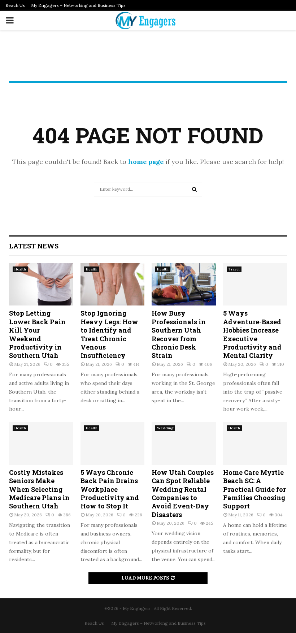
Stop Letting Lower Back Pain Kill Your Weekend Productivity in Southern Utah (37, 334)
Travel (234, 269)
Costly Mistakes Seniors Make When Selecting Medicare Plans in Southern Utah (39, 489)
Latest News (33, 246)
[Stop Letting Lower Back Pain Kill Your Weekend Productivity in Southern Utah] (41, 284)
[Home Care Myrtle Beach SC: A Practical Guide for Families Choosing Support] (255, 443)
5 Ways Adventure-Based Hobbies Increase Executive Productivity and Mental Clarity (252, 334)
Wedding (165, 428)
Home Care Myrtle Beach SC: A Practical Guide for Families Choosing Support (254, 489)
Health (20, 269)
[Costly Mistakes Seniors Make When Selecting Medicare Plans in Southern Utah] (41, 443)
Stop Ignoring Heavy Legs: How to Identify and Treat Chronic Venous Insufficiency (109, 334)
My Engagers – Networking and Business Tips (78, 5)
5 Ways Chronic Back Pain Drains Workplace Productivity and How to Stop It (109, 489)
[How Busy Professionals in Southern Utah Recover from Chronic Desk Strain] (184, 284)
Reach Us (15, 5)
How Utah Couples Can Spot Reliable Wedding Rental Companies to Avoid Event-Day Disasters (183, 493)
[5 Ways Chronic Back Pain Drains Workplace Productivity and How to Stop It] (112, 443)
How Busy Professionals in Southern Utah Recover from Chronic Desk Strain (179, 334)
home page (146, 161)
